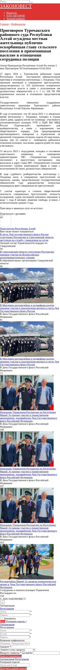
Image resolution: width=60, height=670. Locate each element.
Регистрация (7, 608)
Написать (11, 12)
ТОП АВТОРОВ (15, 15)
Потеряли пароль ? (16, 621)
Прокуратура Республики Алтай (18, 228)
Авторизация (7, 624)
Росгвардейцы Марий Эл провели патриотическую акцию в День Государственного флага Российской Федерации (28, 584)
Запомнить (10, 618)
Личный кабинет (15, 18)
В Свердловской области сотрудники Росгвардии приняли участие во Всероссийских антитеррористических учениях (27, 254)
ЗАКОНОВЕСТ (16, 6)
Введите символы (10, 652)
